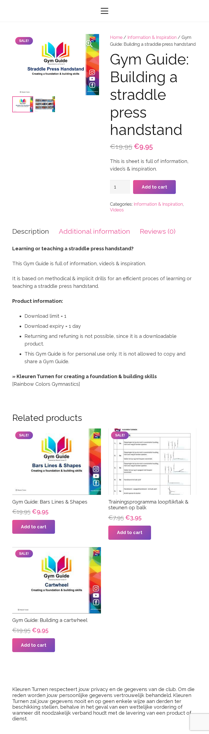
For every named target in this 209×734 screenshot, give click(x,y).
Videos (117, 209)
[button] (104, 11)
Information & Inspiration (152, 37)
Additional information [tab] (94, 231)
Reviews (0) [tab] (158, 231)
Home (116, 37)
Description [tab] (30, 231)
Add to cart (154, 187)
